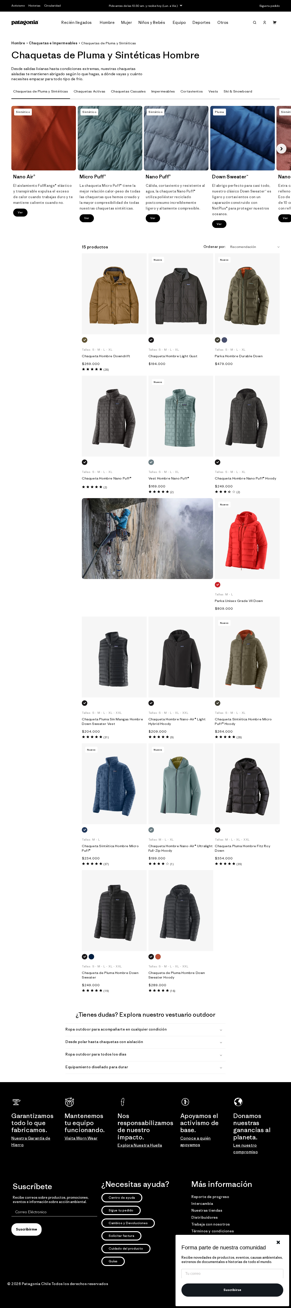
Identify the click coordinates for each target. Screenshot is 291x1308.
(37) (106, 864)
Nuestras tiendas (206, 1210)
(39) (239, 864)
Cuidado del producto (126, 1248)
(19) (106, 991)
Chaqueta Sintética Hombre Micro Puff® (110, 848)
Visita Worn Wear (81, 1138)
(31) (106, 737)
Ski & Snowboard (238, 91)
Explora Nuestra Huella (140, 1145)
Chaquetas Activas (89, 91)
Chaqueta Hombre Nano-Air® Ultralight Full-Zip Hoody (180, 848)
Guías (113, 1261)
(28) (106, 370)
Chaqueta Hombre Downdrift (106, 356)
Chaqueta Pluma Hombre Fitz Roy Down (242, 848)
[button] (78, 22)
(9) (172, 737)
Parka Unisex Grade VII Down (239, 601)
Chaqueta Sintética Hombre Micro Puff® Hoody (243, 721)
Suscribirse (232, 1290)
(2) (105, 487)
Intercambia (202, 1203)
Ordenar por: (214, 247)
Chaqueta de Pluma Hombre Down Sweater (110, 975)
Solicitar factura (121, 1236)
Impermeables (163, 91)
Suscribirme (26, 1229)
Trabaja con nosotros (210, 1224)
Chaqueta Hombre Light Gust (173, 356)
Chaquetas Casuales (128, 91)
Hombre (18, 43)
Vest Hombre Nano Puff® (168, 478)
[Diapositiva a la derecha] (281, 149)
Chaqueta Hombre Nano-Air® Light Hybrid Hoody (177, 721)
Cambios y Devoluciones (128, 1223)
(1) (172, 864)
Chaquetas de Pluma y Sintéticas (108, 43)
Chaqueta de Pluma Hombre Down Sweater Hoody (176, 975)
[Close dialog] (278, 1242)
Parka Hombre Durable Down (239, 356)
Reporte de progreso (210, 1196)
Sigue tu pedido (121, 1210)
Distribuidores (204, 1217)
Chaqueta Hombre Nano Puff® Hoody (245, 478)
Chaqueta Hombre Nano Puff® (107, 478)
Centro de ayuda (122, 1198)
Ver (20, 212)
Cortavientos (192, 91)
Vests (213, 91)
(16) (172, 991)
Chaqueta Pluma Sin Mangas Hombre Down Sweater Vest (112, 721)
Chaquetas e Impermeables (53, 43)
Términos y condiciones (212, 1231)
